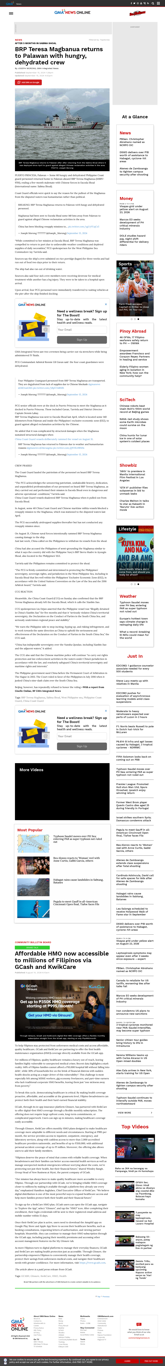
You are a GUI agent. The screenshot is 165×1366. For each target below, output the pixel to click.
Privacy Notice (39, 1328)
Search (82, 1342)
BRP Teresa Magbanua (33, 697)
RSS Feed (83, 1330)
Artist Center (102, 1321)
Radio (100, 1328)
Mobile (82, 1332)
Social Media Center (87, 1335)
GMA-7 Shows (38, 1342)
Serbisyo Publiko (64, 1337)
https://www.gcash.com (92, 1262)
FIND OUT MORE (151, 1361)
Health (63, 1276)
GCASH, (26, 1276)
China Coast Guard (33, 700)
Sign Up (82, 340)
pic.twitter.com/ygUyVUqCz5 (83, 226)
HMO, (55, 1276)
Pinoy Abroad (63, 1326)
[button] (131, 319)
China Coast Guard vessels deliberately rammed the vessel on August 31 (54, 439)
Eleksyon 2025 (63, 1347)
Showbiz (61, 1333)
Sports (61, 1323)
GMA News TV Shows (41, 1344)
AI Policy (37, 1333)
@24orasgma (45, 447)
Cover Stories (63, 1344)
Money (61, 1321)
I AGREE (127, 1361)
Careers (36, 1326)
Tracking (61, 1342)
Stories (82, 1344)
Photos (82, 1321)
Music (99, 1333)
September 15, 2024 (77, 233)
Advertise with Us (39, 1323)
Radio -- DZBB (85, 1323)
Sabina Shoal (53, 697)
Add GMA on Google (28, 82)
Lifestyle (61, 1335)
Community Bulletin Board (68, 1340)
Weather (61, 1328)
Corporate (101, 1337)
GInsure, (36, 1276)
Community (102, 1323)
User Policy (37, 1335)
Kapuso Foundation (105, 1335)
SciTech (61, 1330)
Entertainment (103, 1319)
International (102, 1326)
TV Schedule (38, 1346)
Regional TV (102, 1340)
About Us (37, 1319)
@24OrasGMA (25, 387)
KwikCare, (46, 1276)
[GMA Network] (10, 3)
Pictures (100, 1330)
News (18, 4)
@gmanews (94, 384)
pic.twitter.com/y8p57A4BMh (48, 387)
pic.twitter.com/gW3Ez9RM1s (68, 447)
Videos (82, 1319)
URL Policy (37, 1330)
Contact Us (37, 1321)
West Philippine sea (71, 697)
